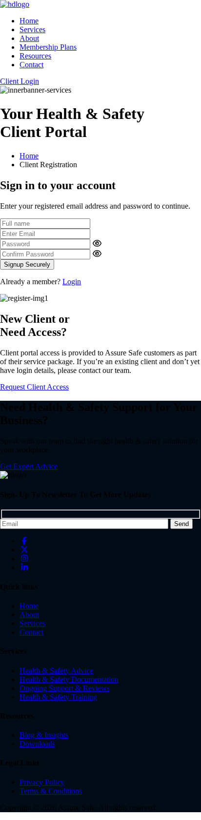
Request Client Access (34, 387)
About (29, 38)
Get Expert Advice (29, 466)
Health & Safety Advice (56, 670)
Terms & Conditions (51, 791)
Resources (35, 56)
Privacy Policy (42, 782)
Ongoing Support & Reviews (65, 688)
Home (29, 21)
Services (32, 29)
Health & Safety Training (58, 697)
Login (71, 281)
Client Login (19, 81)
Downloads (37, 744)
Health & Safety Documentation (69, 679)
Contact (31, 64)
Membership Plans (48, 47)
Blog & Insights (44, 735)
